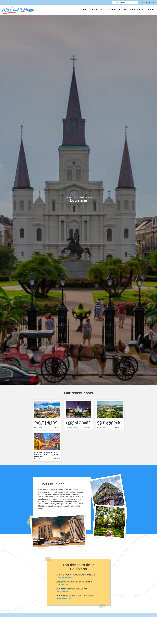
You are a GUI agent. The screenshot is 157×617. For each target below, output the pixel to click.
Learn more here (63, 591)
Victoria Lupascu (103, 427)
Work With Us (137, 10)
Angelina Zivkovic (72, 427)
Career (123, 10)
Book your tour (62, 584)
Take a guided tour (63, 598)
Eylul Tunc (39, 427)
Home (85, 10)
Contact (151, 10)
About (113, 10)
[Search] (136, 2)
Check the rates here (64, 577)
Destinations (97, 10)
